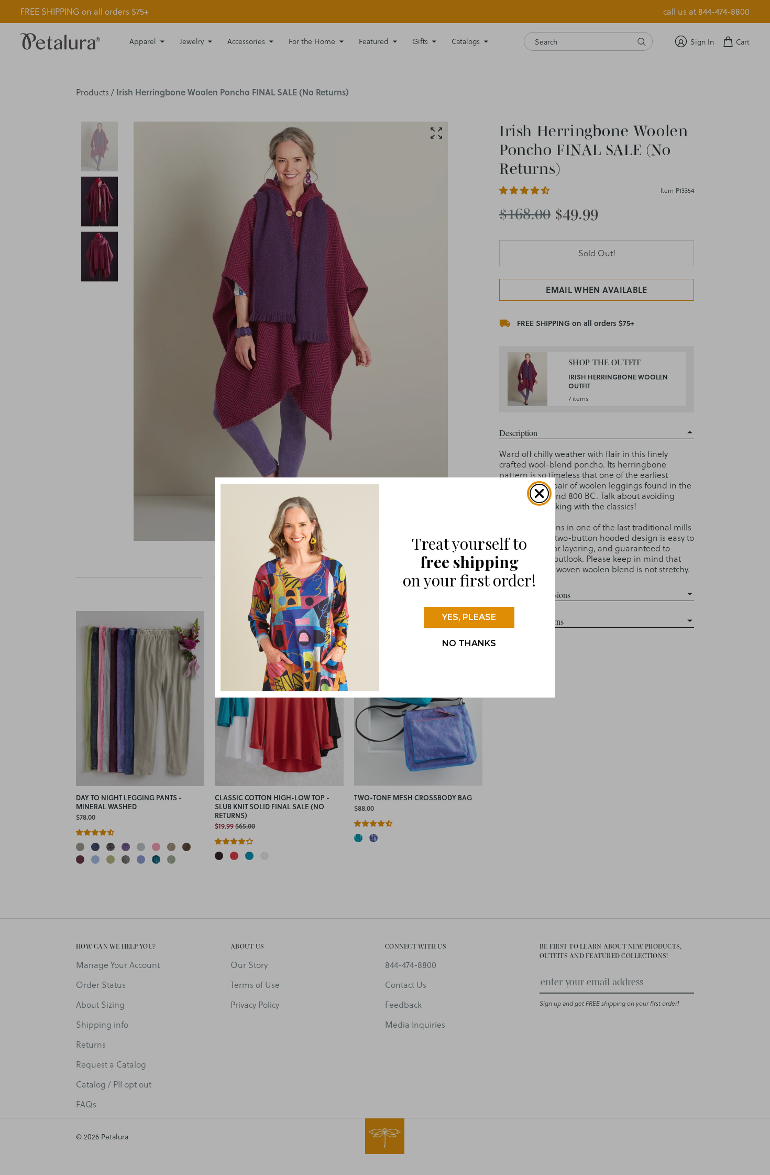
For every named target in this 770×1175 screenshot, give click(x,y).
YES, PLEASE (469, 617)
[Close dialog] (539, 493)
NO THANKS (469, 643)
